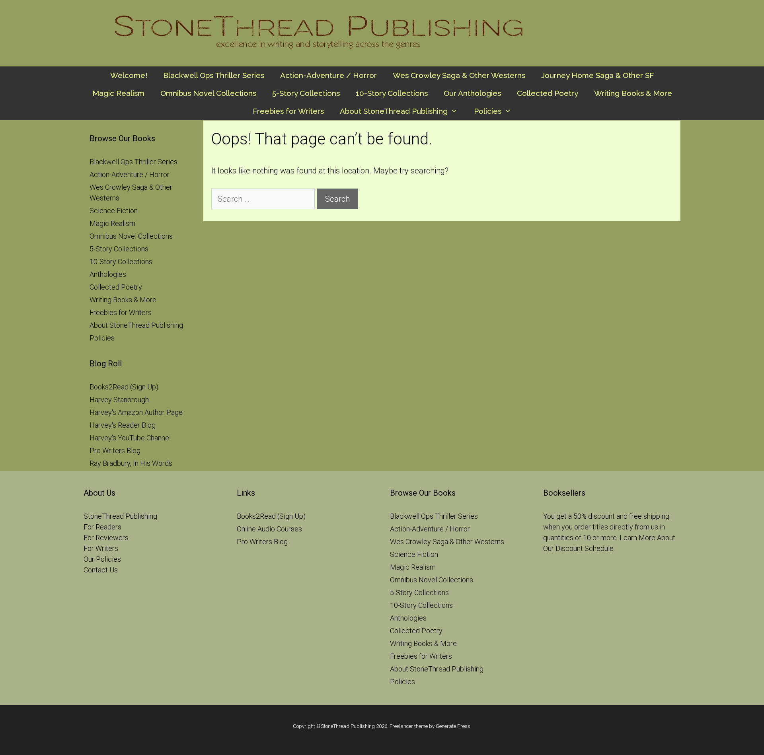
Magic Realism (118, 93)
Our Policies (102, 559)
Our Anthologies (472, 93)
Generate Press (453, 726)
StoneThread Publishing (120, 516)
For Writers (101, 548)
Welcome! (128, 75)
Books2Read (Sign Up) (124, 387)
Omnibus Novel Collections (208, 93)
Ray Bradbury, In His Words (131, 463)
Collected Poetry (547, 93)
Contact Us (101, 570)
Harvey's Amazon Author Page (136, 412)
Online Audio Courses (269, 529)
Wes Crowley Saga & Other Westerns (459, 75)
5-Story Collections (306, 93)
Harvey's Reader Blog (123, 425)
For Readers (102, 527)
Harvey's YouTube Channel (130, 438)
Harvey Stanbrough (119, 399)
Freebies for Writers (288, 111)
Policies (487, 111)
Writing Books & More (633, 93)
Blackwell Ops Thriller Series (213, 75)
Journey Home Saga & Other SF (597, 75)
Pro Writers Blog (115, 450)
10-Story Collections (392, 93)
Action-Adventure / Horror (328, 75)
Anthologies (108, 274)
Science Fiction (114, 210)
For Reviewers (106, 537)
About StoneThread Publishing (394, 111)
